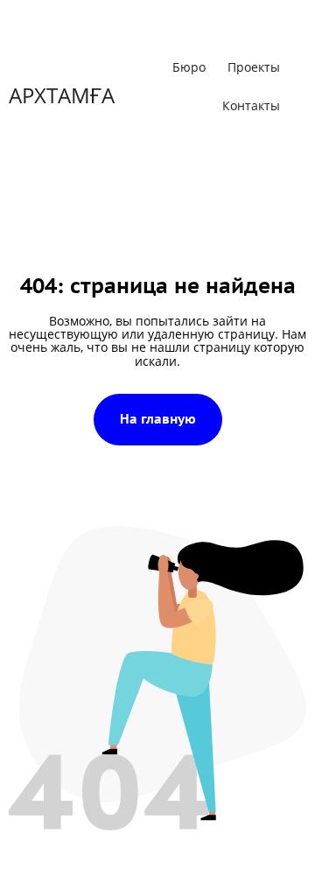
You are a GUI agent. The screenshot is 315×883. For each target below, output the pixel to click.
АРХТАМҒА (62, 85)
